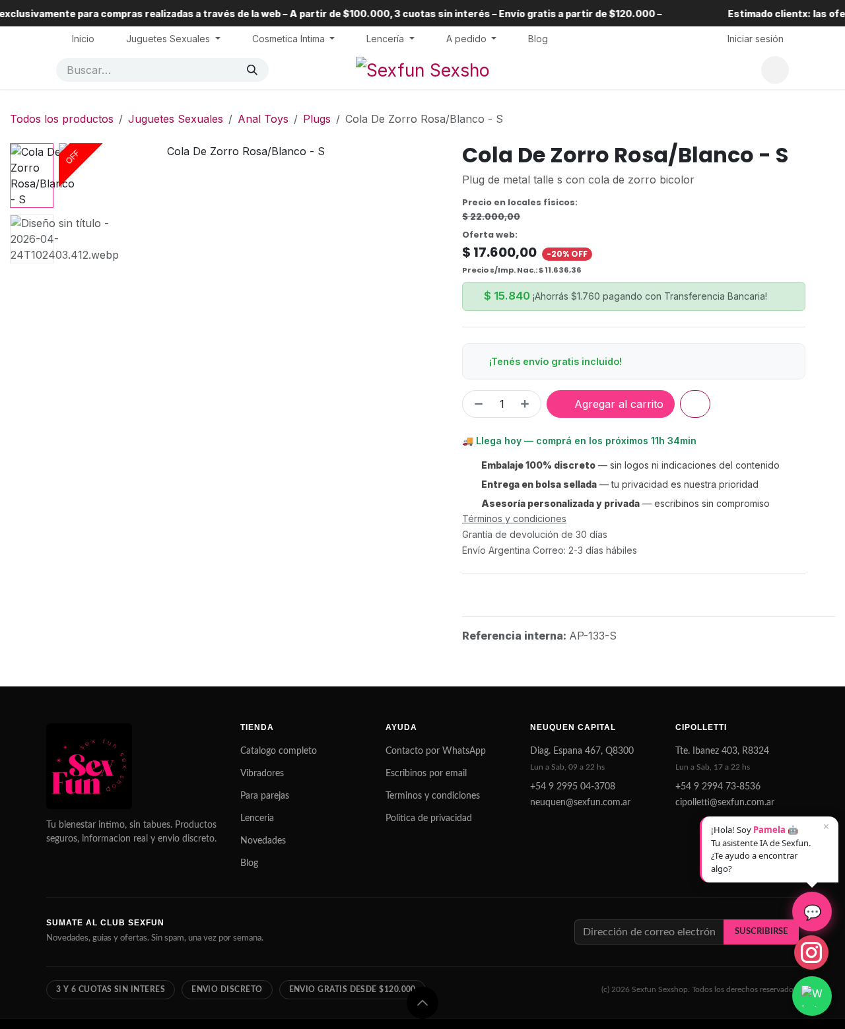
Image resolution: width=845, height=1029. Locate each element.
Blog (249, 863)
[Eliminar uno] (476, 404)
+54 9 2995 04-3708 (572, 786)
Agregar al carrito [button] (617, 404)
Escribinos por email (426, 773)
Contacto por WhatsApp (436, 751)
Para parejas (264, 796)
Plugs (317, 118)
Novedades (263, 841)
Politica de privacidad (429, 818)
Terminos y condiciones (433, 796)
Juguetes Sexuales (175, 118)
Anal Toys (263, 118)
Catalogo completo (278, 751)
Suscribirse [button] (761, 931)
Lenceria (257, 818)
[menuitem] (83, 38)
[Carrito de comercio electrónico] (775, 70)
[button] (77, 325)
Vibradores (262, 773)
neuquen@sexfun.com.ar (580, 802)
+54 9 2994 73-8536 (717, 786)
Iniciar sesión (755, 38)
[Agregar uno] (527, 404)
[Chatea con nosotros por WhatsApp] (812, 996)
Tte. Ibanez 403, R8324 (722, 751)
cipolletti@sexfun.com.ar (724, 802)
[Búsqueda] (252, 70)
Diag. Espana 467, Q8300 (582, 751)
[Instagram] (811, 952)
